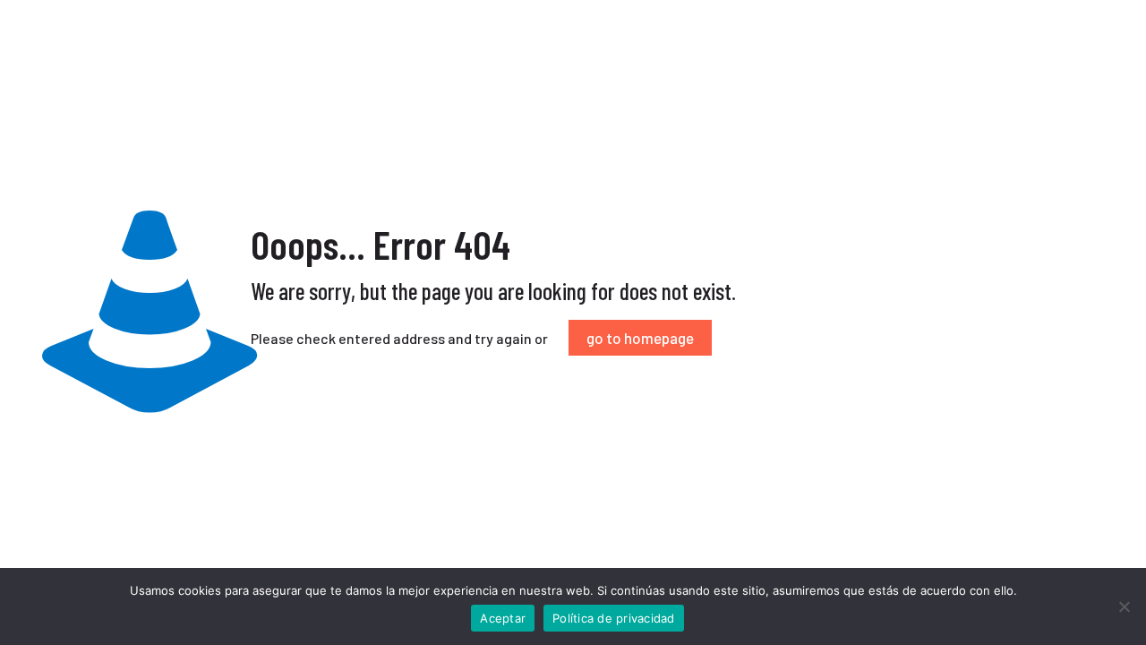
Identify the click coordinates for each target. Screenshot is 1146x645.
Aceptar (503, 618)
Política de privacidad (613, 618)
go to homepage (640, 338)
